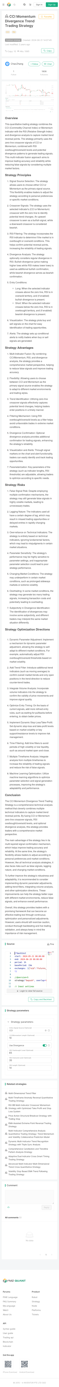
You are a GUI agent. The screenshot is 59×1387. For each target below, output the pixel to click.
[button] (8, 1021)
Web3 (5, 1310)
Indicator (7, 1346)
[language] (24, 4)
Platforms (36, 1310)
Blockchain (8, 1342)
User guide (8, 1333)
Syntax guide (9, 1329)
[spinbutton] (29, 1038)
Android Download (26, 1372)
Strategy (36, 1301)
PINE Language (10, 1297)
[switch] (45, 1045)
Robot (34, 1297)
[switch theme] (30, 4)
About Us (7, 1314)
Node (34, 1306)
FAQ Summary (9, 1301)
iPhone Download (10, 1372)
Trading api (8, 1337)
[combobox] (26, 1030)
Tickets (35, 1314)
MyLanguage (9, 1306)
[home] (9, 5)
